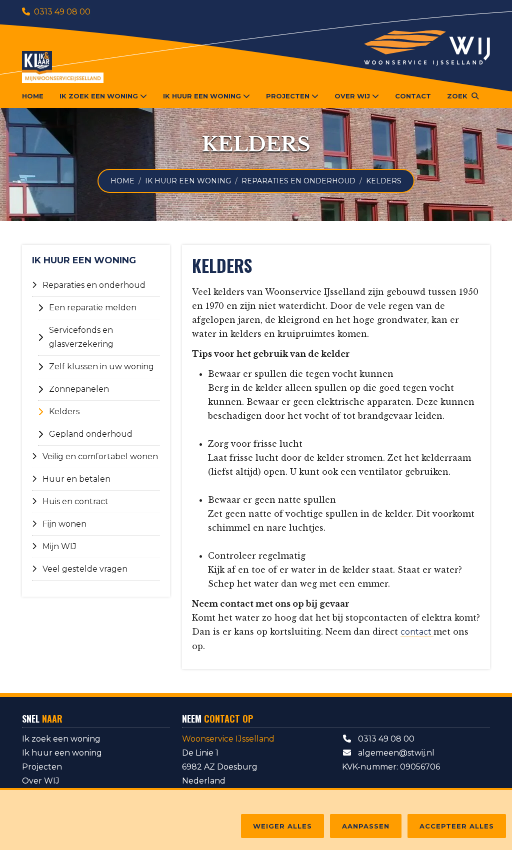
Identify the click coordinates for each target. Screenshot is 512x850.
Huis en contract (75, 501)
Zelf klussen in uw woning (101, 366)
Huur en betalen (76, 479)
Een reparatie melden (92, 307)
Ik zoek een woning (61, 739)
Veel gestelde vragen (85, 569)
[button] (462, 96)
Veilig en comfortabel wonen (100, 456)
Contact (413, 96)
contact (417, 632)
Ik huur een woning (188, 180)
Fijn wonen (64, 524)
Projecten (42, 767)
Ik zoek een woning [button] (99, 96)
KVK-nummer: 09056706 (391, 767)
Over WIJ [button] (352, 96)
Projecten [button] (288, 96)
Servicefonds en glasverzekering (81, 337)
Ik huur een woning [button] (202, 96)
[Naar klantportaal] (63, 67)
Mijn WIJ (59, 546)
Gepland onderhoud (90, 434)
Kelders (64, 411)
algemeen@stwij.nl (395, 753)
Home (33, 96)
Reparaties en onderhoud (299, 180)
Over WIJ (41, 781)
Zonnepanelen (79, 389)
